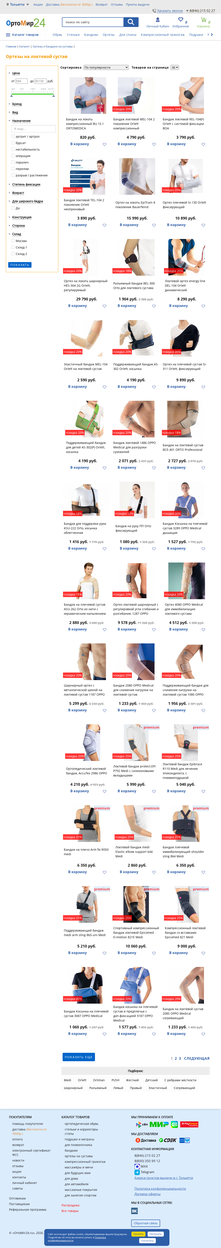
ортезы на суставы (79, 1156)
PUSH (115, 1080)
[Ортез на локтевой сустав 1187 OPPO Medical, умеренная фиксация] (86, 661)
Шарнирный (73, 1088)
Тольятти (17, 4)
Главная (11, 46)
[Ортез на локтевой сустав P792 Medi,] (136, 742)
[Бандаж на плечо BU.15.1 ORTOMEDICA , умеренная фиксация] (87, 95)
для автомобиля (76, 1184)
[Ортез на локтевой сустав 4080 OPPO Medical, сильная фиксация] (186, 581)
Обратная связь (146, 1223)
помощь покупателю (27, 1124)
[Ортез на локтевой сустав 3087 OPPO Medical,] (86, 985)
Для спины (128, 35)
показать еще (79, 1057)
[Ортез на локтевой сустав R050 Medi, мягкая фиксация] (86, 823)
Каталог (24, 46)
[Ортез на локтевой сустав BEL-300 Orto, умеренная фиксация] (136, 257)
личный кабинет (24, 1183)
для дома (71, 1178)
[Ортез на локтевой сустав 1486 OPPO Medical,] (136, 419)
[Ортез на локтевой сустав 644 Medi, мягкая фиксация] (137, 823)
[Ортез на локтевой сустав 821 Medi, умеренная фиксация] (186, 904)
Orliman (99, 1080)
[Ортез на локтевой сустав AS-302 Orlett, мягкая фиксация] (136, 338)
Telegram (147, 1172)
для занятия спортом (80, 1195)
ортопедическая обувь (81, 1124)
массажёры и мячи (79, 1167)
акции (16, 1171)
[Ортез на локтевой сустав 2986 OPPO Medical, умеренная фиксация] (87, 742)
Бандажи (91, 35)
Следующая (197, 1058)
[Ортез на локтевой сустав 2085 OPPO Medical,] (185, 985)
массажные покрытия (81, 1190)
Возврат (102, 4)
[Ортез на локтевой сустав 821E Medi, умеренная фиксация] (136, 904)
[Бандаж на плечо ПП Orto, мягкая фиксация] (137, 500)
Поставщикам (19, 1204)
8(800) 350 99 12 (147, 1161)
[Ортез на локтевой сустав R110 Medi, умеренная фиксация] (185, 742)
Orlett (82, 1080)
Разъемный (98, 1088)
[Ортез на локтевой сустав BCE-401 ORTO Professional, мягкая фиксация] (185, 419)
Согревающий (184, 1088)
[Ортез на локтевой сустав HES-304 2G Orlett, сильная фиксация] (86, 257)
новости (18, 1160)
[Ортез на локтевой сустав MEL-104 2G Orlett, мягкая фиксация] (136, 95)
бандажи (71, 1150)
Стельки (73, 35)
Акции (38, 4)
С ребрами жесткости (180, 1080)
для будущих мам (77, 1173)
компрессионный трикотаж (85, 1162)
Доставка (69, 4)
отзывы (18, 1166)
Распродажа (70, 1205)
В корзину (79, 143)
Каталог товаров (25, 35)
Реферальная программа (27, 1209)
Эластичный (157, 1088)
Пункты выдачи (137, 4)
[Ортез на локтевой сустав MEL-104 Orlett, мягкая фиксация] (86, 338)
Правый (136, 1088)
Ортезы (109, 35)
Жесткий (132, 1080)
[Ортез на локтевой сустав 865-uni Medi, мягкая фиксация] (86, 904)
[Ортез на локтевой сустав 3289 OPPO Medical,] (185, 500)
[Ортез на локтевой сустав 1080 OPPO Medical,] (185, 661)
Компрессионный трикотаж (163, 35)
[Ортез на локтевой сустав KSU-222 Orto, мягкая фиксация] (86, 500)
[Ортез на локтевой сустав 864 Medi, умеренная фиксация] (185, 823)
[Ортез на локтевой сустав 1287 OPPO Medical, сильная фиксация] (136, 581)
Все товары (70, 1211)
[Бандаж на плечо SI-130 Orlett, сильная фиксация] (185, 176)
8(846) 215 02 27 (202, 10)
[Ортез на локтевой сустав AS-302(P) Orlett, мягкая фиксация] (87, 419)
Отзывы (117, 4)
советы (17, 1188)
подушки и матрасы (79, 1139)
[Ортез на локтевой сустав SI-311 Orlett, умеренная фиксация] (185, 338)
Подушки (196, 35)
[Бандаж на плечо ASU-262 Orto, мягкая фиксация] (86, 581)
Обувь (57, 35)
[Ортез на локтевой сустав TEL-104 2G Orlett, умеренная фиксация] (86, 176)
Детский (151, 1080)
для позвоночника (78, 1145)
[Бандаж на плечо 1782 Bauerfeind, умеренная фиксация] (137, 176)
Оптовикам (17, 1198)
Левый (118, 1088)
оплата (17, 1139)
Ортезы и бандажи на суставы (53, 46)
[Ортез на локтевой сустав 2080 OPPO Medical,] (136, 661)
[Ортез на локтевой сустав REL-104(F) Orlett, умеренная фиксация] (185, 95)
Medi (67, 1080)
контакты (19, 1177)
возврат (18, 1145)
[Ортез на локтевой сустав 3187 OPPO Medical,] (136, 985)
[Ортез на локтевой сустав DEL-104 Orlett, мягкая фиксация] (186, 257)
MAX (144, 1166)
